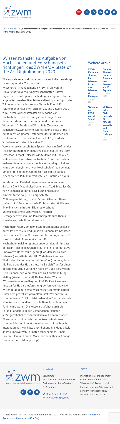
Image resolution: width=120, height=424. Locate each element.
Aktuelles (14, 28)
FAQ (37, 418)
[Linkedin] (107, 12)
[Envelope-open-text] (93, 12)
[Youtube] (114, 12)
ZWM (4, 28)
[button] (79, 12)
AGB (30, 418)
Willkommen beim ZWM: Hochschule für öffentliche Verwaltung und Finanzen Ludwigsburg (110, 121)
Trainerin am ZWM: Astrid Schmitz (93, 113)
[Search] (87, 12)
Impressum (94, 414)
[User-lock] (100, 12)
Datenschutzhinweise (14, 418)
